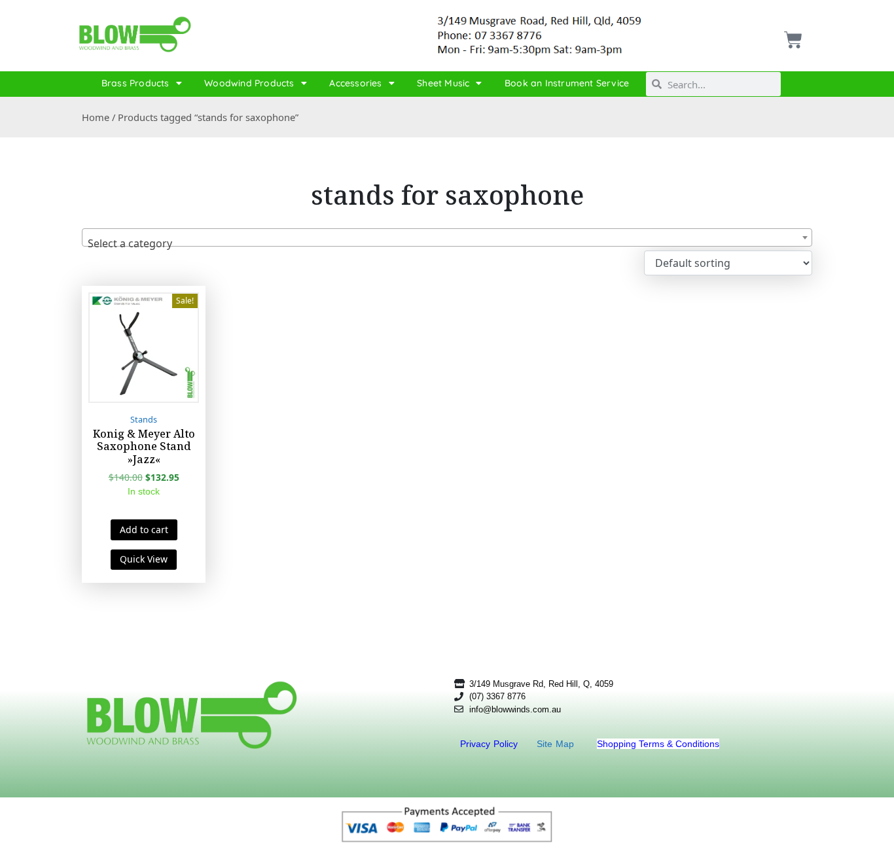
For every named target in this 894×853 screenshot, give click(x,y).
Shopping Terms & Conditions (658, 744)
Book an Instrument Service (567, 83)
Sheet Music (443, 83)
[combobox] (447, 237)
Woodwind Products (249, 83)
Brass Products (135, 83)
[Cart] (791, 35)
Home (95, 117)
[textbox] (447, 243)
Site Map (557, 744)
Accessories (355, 83)
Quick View (144, 559)
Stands (143, 419)
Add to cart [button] (144, 529)
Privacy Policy (490, 744)
